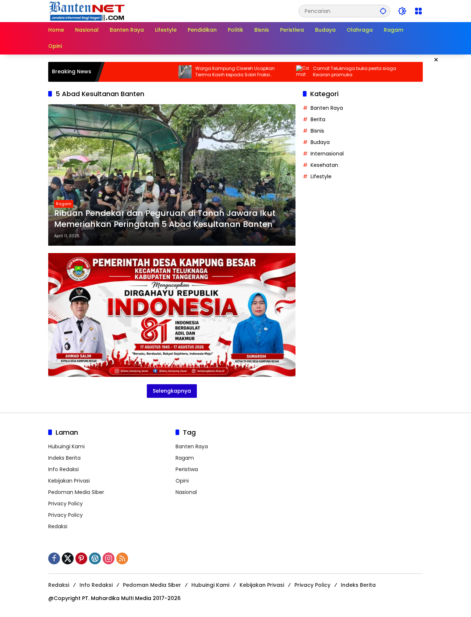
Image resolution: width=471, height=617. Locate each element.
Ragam (63, 204)
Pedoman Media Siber (76, 492)
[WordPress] (95, 558)
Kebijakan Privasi (69, 480)
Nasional (186, 492)
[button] (383, 11)
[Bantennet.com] (87, 10)
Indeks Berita (64, 458)
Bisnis (317, 130)
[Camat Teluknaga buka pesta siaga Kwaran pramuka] (280, 71)
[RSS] (122, 558)
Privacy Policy (65, 503)
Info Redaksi (63, 469)
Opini (182, 480)
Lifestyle (321, 176)
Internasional (327, 153)
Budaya (320, 142)
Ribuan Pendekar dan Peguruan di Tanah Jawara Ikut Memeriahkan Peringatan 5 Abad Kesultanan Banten (165, 219)
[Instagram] (108, 558)
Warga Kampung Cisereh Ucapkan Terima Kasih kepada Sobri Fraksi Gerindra (212, 72)
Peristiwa (187, 469)
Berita (318, 119)
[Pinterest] (81, 558)
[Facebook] (54, 558)
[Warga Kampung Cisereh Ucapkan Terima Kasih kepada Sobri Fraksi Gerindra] (162, 71)
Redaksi (57, 526)
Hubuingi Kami (66, 446)
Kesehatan (324, 165)
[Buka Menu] (418, 11)
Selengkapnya (172, 391)
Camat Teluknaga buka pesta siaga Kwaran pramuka (332, 72)
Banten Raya (327, 108)
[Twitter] (68, 558)
